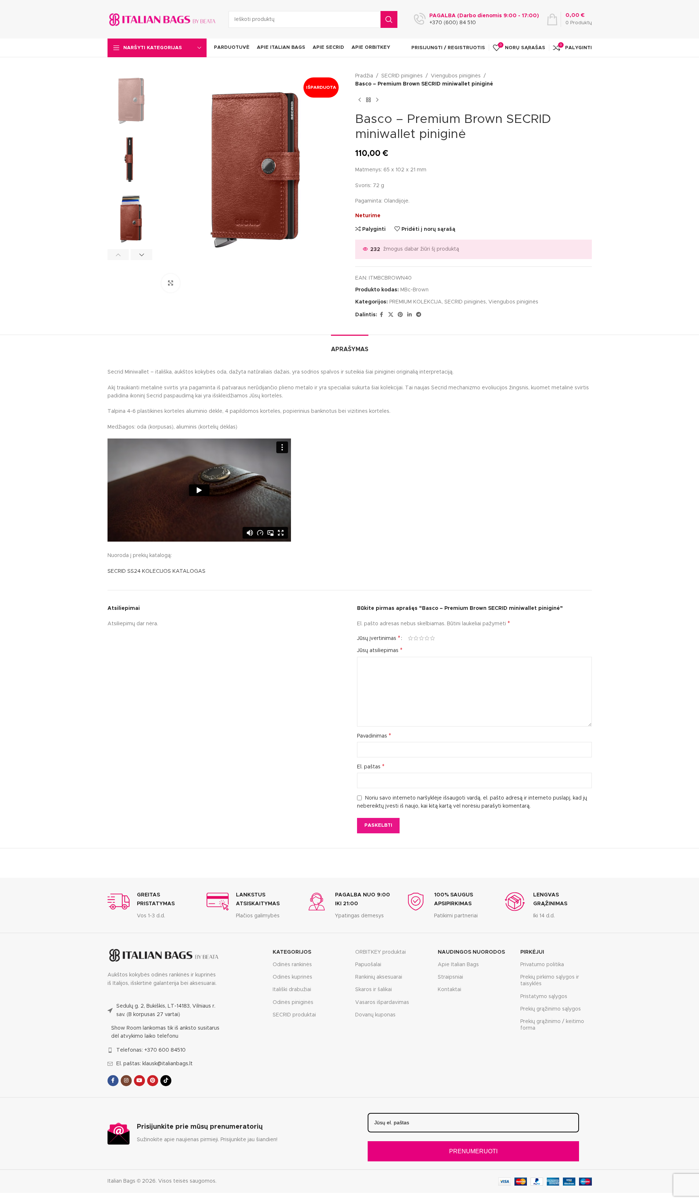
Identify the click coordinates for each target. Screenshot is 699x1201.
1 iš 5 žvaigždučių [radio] (410, 638)
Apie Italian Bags (458, 964)
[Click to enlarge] (170, 283)
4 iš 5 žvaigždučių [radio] (427, 638)
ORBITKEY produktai (380, 952)
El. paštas (371, 766)
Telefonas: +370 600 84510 (151, 1050)
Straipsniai (450, 977)
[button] (118, 254)
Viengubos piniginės (456, 76)
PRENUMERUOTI (473, 1151)
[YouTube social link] (139, 1080)
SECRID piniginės (402, 76)
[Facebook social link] (381, 315)
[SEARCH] (389, 19)
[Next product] (377, 100)
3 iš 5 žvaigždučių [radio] (421, 638)
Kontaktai (449, 989)
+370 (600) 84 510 (452, 22)
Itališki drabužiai (292, 989)
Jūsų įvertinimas (378, 638)
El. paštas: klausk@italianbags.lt (154, 1063)
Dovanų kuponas (375, 1015)
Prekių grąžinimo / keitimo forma (552, 1025)
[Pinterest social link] (400, 315)
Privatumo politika (542, 964)
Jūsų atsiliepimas (380, 650)
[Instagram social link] (126, 1080)
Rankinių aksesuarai (378, 977)
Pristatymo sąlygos (543, 996)
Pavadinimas (374, 736)
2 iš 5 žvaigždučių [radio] (416, 638)
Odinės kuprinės (292, 977)
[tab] (349, 346)
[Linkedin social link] (409, 315)
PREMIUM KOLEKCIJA (415, 302)
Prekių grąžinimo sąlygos (550, 1009)
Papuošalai (368, 964)
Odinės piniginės (293, 1002)
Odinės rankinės (292, 964)
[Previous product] (359, 100)
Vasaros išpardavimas (382, 1002)
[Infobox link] (152, 905)
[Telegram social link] (418, 315)
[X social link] (391, 315)
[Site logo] (163, 19)
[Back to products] (368, 100)
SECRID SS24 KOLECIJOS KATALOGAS (156, 571)
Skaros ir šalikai (373, 989)
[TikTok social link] (165, 1080)
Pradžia (364, 76)
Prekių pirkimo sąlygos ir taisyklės (549, 980)
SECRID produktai (294, 1015)
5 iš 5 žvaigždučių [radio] (432, 638)
